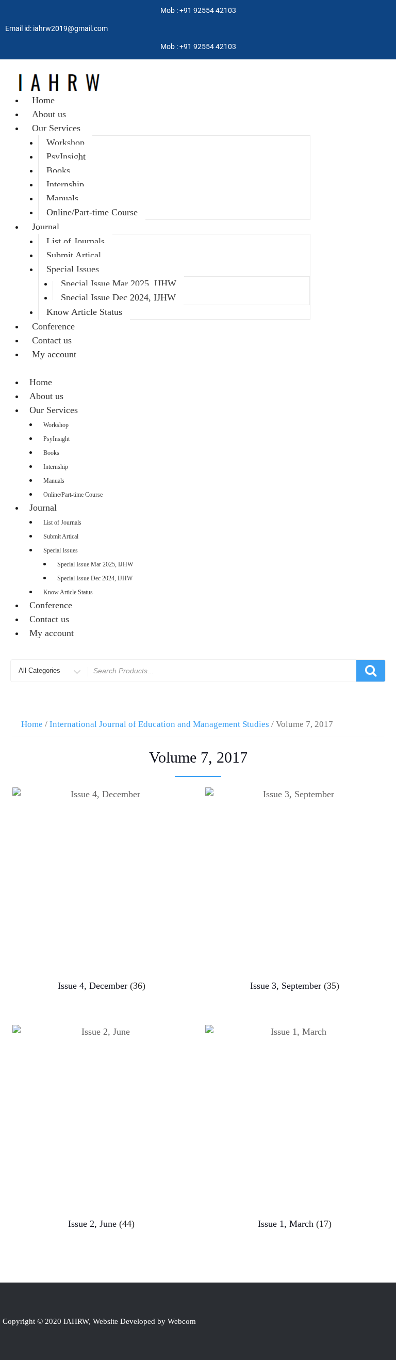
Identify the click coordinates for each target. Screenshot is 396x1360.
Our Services (56, 128)
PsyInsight (66, 156)
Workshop (65, 142)
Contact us (52, 340)
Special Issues (72, 269)
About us (49, 114)
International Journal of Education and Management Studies (159, 724)
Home (43, 100)
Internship (65, 184)
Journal (45, 227)
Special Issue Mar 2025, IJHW (118, 283)
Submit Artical (73, 255)
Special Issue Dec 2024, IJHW (118, 297)
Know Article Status (84, 312)
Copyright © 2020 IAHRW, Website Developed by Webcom (99, 1321)
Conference (53, 326)
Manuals (62, 198)
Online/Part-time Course (92, 212)
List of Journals (75, 241)
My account (54, 354)
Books (58, 170)
